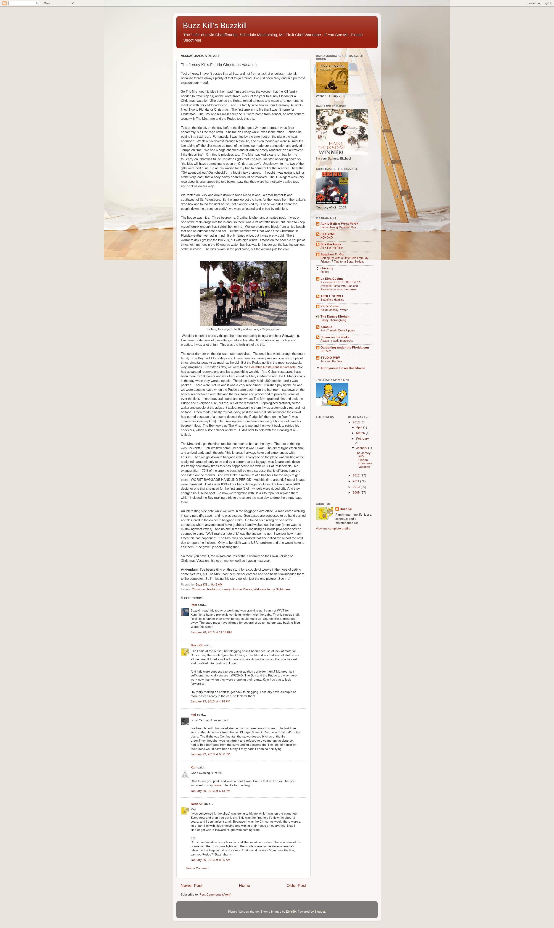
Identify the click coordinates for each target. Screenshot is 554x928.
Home (244, 885)
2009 (357, 492)
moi (193, 714)
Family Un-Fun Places (237, 589)
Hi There (325, 351)
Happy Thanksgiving (333, 320)
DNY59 (291, 911)
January (362, 448)
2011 (356, 481)
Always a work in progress (336, 340)
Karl (193, 767)
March (361, 433)
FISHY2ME (328, 234)
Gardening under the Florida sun (344, 347)
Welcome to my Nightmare (272, 589)
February (362, 438)
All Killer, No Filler (331, 247)
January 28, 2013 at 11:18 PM (211, 632)
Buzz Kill (197, 645)
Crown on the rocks (334, 337)
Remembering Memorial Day (338, 227)
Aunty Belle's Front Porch (339, 223)
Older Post (296, 885)
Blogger (320, 911)
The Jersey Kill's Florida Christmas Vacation (363, 460)
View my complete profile (333, 528)
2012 (357, 475)
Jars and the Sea (331, 361)
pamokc (326, 327)
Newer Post (191, 885)
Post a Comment (197, 868)
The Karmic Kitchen (334, 316)
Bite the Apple (330, 244)
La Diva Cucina (331, 278)
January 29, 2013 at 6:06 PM (210, 754)
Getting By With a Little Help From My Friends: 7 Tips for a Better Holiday (344, 259)
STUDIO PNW (330, 357)
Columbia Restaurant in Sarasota (272, 367)
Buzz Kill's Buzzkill (215, 25)
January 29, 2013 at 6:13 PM (210, 790)
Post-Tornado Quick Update (337, 330)
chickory (326, 268)
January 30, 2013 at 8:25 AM (210, 860)
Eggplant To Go (332, 254)
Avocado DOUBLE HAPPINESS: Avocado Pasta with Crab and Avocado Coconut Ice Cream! (341, 286)
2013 (357, 422)
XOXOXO (326, 237)
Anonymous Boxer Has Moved (342, 368)
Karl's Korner (330, 306)
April (359, 427)
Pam (194, 605)
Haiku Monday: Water (334, 309)
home (217, 785)
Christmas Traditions (206, 589)
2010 (357, 487)
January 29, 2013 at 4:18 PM (210, 701)
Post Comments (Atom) (216, 894)
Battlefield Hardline (332, 299)
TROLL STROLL (332, 296)
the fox (324, 271)
